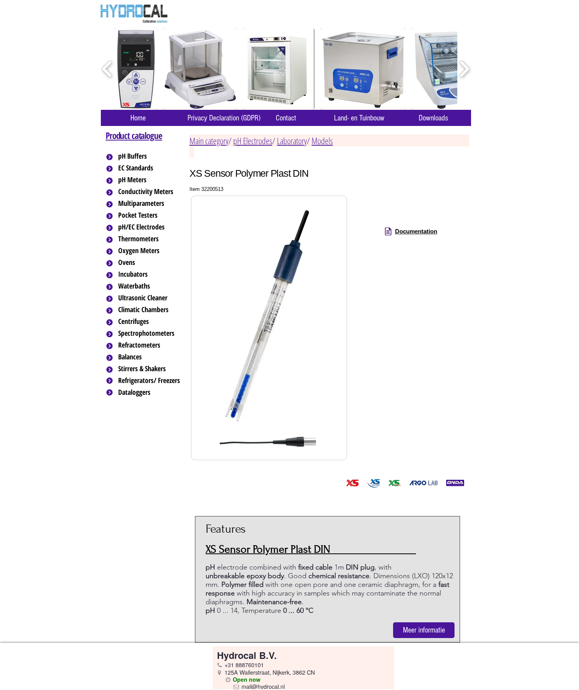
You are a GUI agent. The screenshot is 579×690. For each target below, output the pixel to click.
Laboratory (292, 140)
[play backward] (107, 69)
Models (322, 140)
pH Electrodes (252, 140)
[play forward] (464, 69)
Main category (208, 140)
